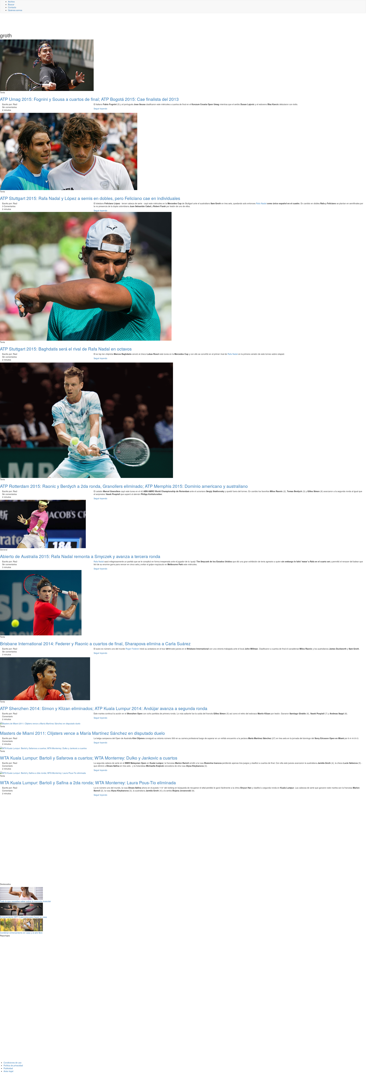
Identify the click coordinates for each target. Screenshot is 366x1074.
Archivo (11, 1)
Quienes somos (15, 10)
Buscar (11, 4)
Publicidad (8, 1068)
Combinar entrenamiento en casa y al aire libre (21, 932)
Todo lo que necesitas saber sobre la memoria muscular (25, 901)
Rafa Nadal (261, 203)
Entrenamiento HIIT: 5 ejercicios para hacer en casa (23, 917)
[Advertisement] (70, 22)
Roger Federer (132, 648)
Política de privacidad (13, 1065)
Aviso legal (8, 1071)
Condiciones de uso (12, 1062)
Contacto (12, 7)
